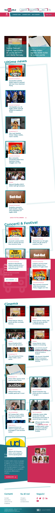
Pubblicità (7, 503)
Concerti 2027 (26, 14)
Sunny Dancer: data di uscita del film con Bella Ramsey (16, 322)
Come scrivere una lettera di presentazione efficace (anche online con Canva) (43, 421)
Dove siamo (7, 500)
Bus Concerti (10, 279)
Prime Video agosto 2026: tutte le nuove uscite (39, 52)
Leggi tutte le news (17, 217)
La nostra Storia (24, 501)
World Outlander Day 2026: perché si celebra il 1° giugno (41, 393)
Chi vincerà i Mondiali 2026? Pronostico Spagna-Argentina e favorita (42, 359)
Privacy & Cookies (18, 509)
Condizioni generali (8, 509)
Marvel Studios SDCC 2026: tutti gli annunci (17, 185)
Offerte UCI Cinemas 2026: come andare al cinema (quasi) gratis (15, 453)
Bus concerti (36, 14)
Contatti (6, 498)
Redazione (23, 500)
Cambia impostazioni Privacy (10, 510)
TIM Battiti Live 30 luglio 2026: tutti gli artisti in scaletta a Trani (16, 109)
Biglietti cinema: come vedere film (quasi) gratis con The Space (42, 414)
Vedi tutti (49, 14)
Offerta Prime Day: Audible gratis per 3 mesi (16, 392)
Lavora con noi (8, 501)
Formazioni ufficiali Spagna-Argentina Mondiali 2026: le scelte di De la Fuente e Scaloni (42, 351)
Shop (43, 9)
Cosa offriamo (34, 9)
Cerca (50, 10)
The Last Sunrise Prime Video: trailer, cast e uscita (16, 135)
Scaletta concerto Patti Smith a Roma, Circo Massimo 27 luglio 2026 (16, 210)
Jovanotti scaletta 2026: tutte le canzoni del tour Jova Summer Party (17, 83)
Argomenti (24, 9)
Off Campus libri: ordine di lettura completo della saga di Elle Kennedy (16, 416)
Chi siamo (22, 498)
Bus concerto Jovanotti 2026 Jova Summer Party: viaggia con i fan (16, 160)
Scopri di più (10, 477)
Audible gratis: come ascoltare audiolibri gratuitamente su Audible (41, 429)
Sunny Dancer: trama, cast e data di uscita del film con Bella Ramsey (14, 51)
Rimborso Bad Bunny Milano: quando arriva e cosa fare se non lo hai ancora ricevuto (15, 266)
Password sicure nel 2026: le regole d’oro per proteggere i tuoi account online (16, 429)
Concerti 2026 (16, 14)
